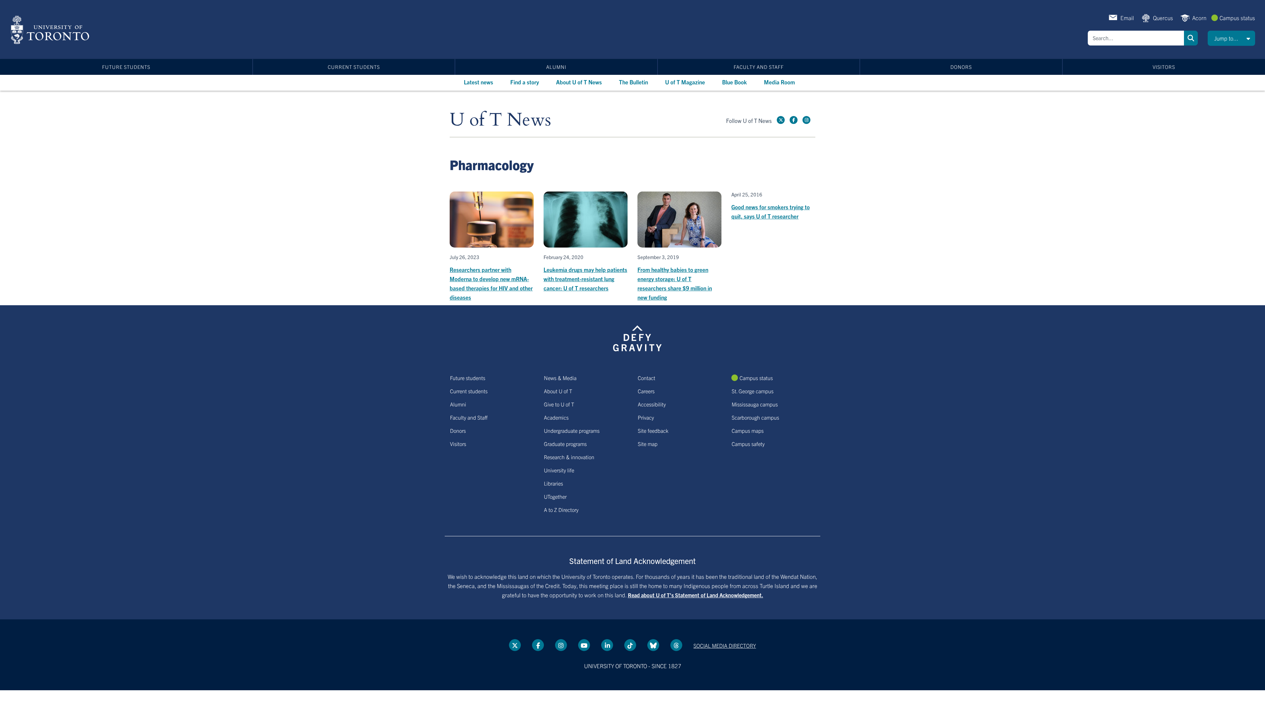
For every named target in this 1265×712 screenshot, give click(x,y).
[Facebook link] (794, 120)
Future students (126, 67)
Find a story (524, 81)
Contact (646, 377)
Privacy (646, 417)
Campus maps (748, 430)
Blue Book (734, 81)
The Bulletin (633, 81)
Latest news (478, 81)
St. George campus (752, 391)
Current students (354, 67)
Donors (961, 67)
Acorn (1199, 17)
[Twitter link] (781, 120)
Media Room (779, 81)
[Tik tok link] (630, 645)
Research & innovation (569, 457)
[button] (1231, 38)
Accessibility (652, 404)
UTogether (555, 496)
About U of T (558, 391)
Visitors (1164, 67)
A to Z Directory (561, 509)
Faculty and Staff (759, 67)
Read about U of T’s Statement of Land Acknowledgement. (695, 595)
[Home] (51, 29)
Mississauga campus (755, 404)
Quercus (1163, 17)
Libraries (553, 483)
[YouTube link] (584, 645)
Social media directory (724, 645)
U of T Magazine (685, 81)
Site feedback (653, 430)
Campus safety (748, 443)
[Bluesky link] (653, 645)
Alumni (556, 67)
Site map (648, 443)
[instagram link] (806, 120)
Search (1191, 38)
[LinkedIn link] (607, 645)
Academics (556, 417)
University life (559, 470)
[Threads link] (676, 645)
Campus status (1237, 17)
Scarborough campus (755, 417)
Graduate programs (565, 443)
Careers (646, 391)
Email (1127, 17)
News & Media (560, 377)
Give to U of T (559, 404)
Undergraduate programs (572, 430)
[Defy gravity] (637, 337)
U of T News (500, 120)
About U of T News (579, 81)
